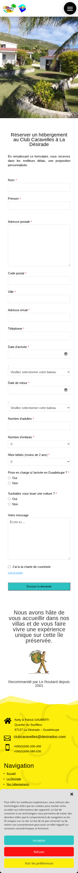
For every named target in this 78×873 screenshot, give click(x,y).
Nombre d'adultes (21, 418)
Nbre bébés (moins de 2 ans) (29, 455)
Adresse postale (20, 221)
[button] (72, 794)
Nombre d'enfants (21, 437)
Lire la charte (15, 572)
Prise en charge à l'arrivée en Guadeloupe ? (38, 472)
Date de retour (18, 383)
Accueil (11, 773)
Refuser (39, 852)
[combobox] (39, 354)
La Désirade (14, 778)
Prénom (14, 198)
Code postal (17, 273)
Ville (12, 291)
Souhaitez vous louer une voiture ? (32, 493)
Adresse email (19, 310)
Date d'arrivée (18, 347)
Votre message (18, 515)
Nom (12, 180)
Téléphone (16, 328)
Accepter (39, 840)
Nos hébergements (18, 784)
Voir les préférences (39, 863)
